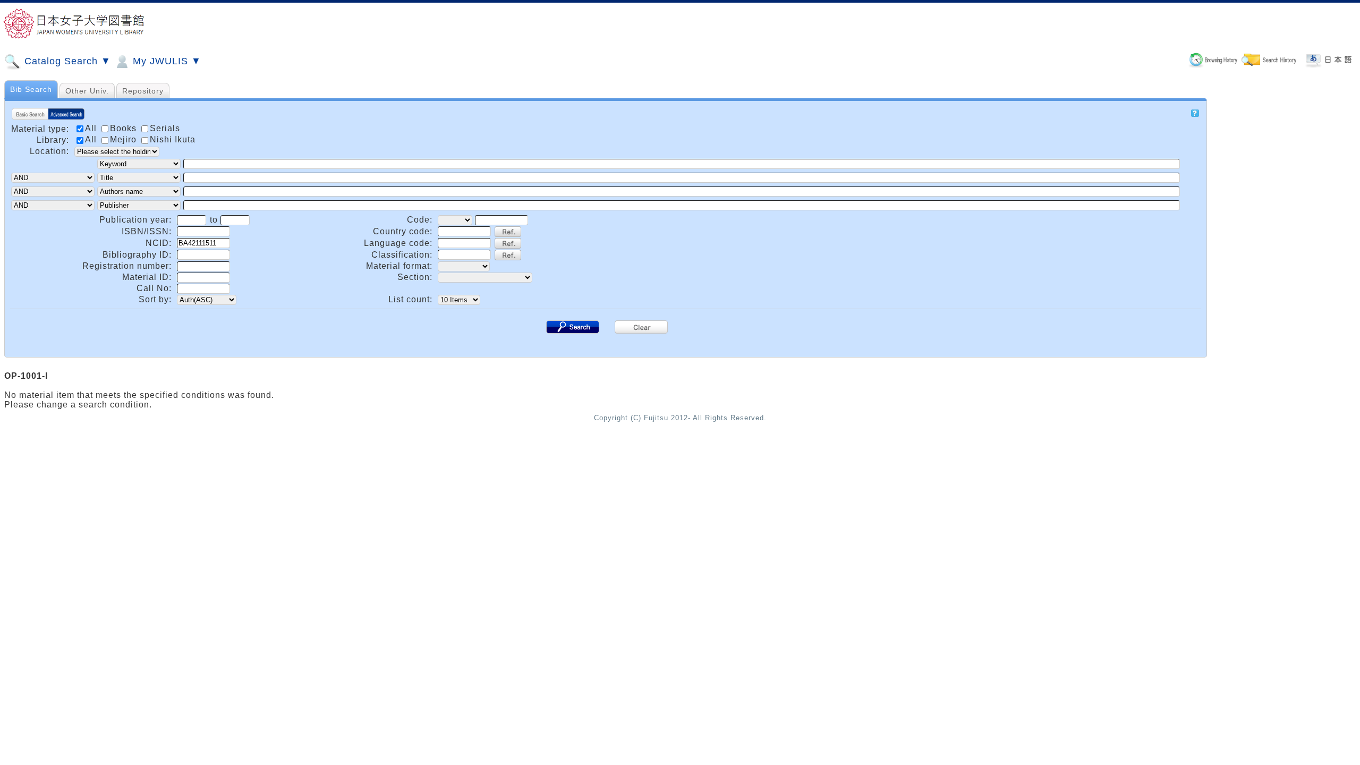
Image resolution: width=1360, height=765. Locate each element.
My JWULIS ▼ (165, 61)
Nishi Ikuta (173, 139)
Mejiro (124, 139)
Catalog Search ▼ (66, 61)
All (92, 139)
